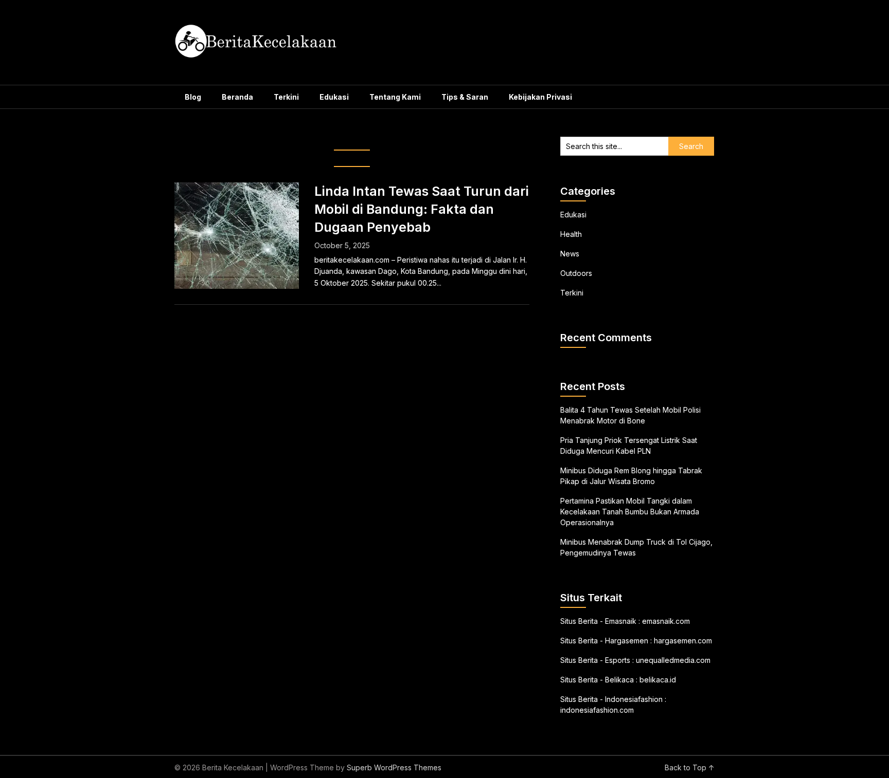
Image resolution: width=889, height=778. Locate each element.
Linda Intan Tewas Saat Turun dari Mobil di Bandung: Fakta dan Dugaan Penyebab (421, 209)
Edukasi (334, 96)
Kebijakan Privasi (540, 96)
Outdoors (576, 273)
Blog (193, 96)
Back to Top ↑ (690, 767)
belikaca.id (657, 679)
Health (571, 234)
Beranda (237, 96)
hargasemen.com (683, 640)
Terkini (286, 96)
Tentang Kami (395, 96)
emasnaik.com (666, 621)
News (569, 253)
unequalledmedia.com (673, 660)
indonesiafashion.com (597, 710)
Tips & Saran (464, 96)
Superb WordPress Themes (394, 767)
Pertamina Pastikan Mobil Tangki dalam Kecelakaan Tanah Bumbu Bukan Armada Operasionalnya (629, 511)
